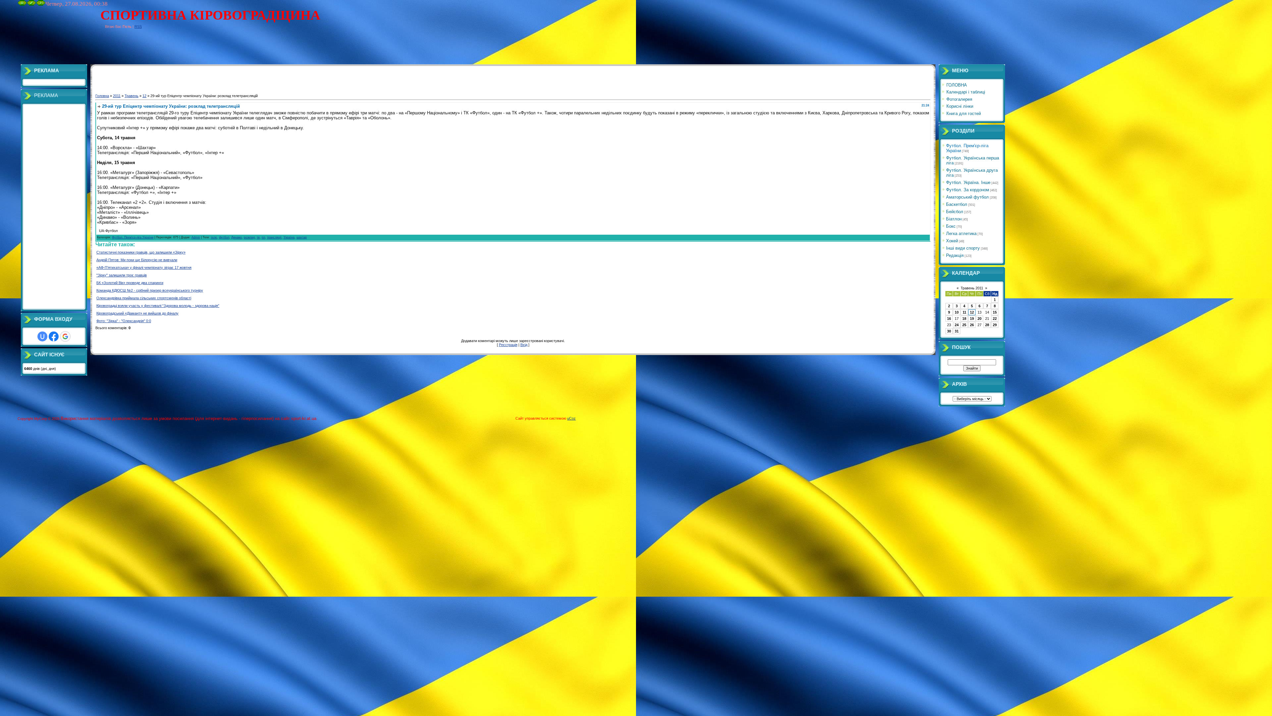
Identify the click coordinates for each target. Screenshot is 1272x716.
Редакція (955, 255)
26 (972, 325)
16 (949, 319)
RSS (138, 27)
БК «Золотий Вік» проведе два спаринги (129, 283)
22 (995, 319)
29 (995, 325)
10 (957, 312)
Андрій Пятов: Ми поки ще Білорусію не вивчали (136, 260)
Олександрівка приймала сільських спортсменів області (143, 298)
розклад (249, 237)
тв (258, 237)
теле (214, 237)
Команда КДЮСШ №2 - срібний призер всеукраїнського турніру (149, 290)
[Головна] (22, 4)
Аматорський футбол (967, 197)
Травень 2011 (972, 288)
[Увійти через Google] (65, 336)
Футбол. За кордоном (967, 189)
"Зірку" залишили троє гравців (121, 275)
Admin (195, 237)
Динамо (236, 237)
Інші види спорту (963, 248)
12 (144, 96)
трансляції (274, 237)
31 (957, 331)
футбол (224, 237)
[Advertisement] (138, 49)
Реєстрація (508, 345)
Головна (102, 96)
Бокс (951, 226)
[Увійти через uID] (42, 336)
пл (263, 237)
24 (957, 325)
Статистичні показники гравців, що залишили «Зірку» (141, 252)
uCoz (571, 418)
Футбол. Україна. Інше (968, 182)
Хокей (952, 240)
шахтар (301, 237)
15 (995, 312)
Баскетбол (956, 204)
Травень (131, 96)
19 (972, 319)
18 (964, 319)
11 (964, 312)
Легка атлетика (961, 233)
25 (964, 325)
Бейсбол (954, 211)
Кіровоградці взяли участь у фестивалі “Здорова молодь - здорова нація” (157, 306)
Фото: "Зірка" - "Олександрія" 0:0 (123, 321)
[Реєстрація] (31, 4)
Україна (289, 237)
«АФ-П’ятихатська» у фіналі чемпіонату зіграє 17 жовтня (143, 267)
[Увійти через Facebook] (54, 336)
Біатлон (954, 218)
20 (979, 319)
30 (949, 331)
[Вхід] (40, 4)
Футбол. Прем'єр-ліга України (132, 237)
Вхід (523, 345)
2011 (117, 96)
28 (987, 325)
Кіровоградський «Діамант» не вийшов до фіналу (137, 313)
